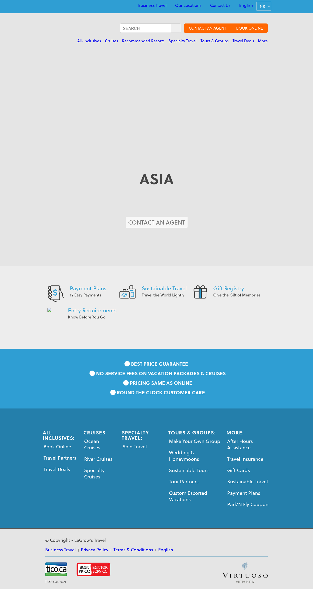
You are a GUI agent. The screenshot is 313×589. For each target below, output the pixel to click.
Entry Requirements (92, 310)
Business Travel (152, 5)
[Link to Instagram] (69, 6)
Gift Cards (238, 470)
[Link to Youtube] (58, 6)
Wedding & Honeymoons (184, 455)
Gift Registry (228, 288)
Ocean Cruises (92, 444)
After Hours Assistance (240, 444)
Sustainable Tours (189, 470)
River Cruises (98, 459)
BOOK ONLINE (249, 28)
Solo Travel (135, 446)
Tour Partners (184, 481)
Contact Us (220, 5)
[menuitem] (152, 5)
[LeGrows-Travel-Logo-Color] (77, 33)
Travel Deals (57, 469)
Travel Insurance (245, 459)
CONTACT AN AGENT (207, 28)
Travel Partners (60, 457)
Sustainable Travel (164, 288)
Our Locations (188, 5)
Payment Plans (88, 288)
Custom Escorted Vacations (188, 496)
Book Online (57, 446)
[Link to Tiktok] (80, 6)
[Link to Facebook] (46, 6)
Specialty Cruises (94, 473)
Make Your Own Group (194, 441)
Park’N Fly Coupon (247, 504)
